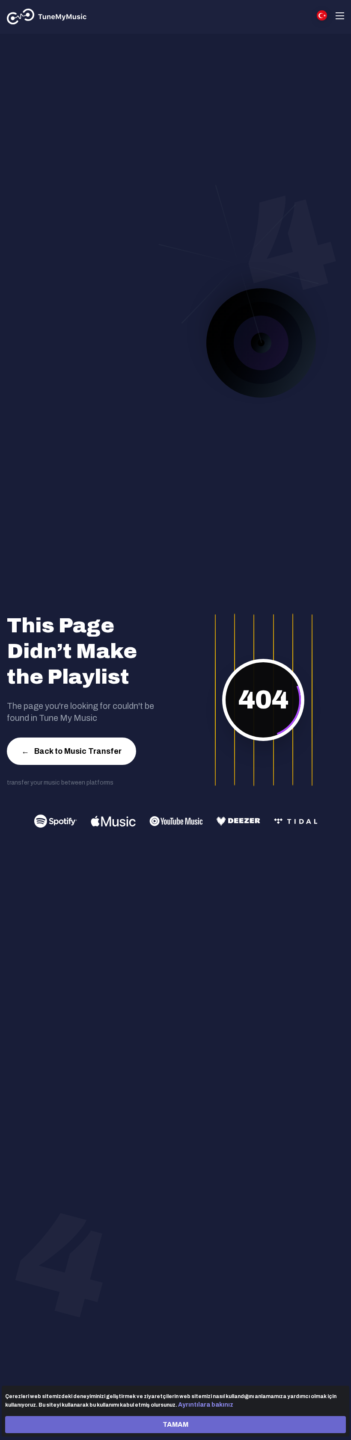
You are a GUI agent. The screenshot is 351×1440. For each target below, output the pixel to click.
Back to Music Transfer (71, 751)
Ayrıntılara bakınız (205, 1405)
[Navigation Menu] (340, 16)
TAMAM (175, 1424)
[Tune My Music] (47, 17)
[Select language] (322, 15)
